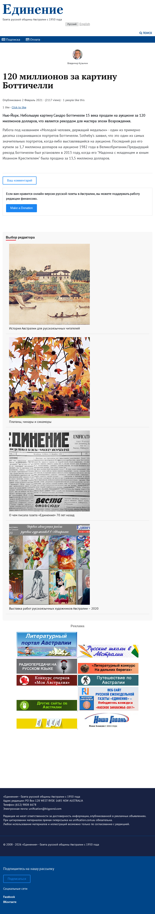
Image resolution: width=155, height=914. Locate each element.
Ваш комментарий (19, 180)
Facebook (9, 897)
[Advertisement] (77, 755)
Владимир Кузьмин (77, 63)
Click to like (19, 107)
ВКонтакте (9, 902)
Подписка (12, 39)
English (85, 24)
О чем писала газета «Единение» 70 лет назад (41, 515)
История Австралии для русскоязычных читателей (44, 328)
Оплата (34, 39)
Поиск (147, 33)
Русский (71, 24)
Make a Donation (21, 208)
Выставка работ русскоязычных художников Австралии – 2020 (53, 608)
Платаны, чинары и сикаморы (30, 422)
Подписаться (17, 878)
